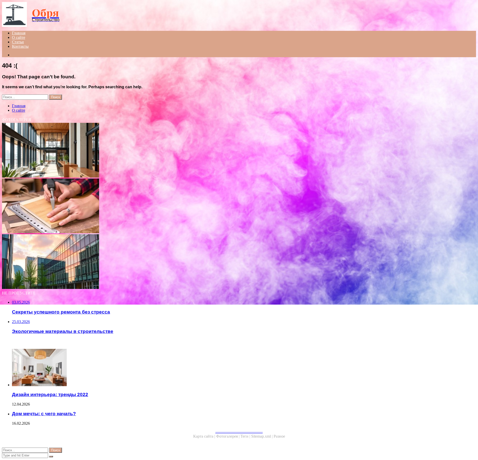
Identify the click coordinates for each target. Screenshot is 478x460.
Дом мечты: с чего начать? (44, 413)
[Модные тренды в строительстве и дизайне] (151, 151)
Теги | (245, 436)
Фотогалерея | (228, 436)
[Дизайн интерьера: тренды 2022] (156, 368)
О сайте (18, 37)
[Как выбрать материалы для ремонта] (151, 206)
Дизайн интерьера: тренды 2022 (50, 394)
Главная (18, 33)
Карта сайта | (204, 436)
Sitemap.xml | (262, 436)
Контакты (20, 46)
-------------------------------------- (239, 432)
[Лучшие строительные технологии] (151, 262)
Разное (279, 436)
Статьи (18, 42)
